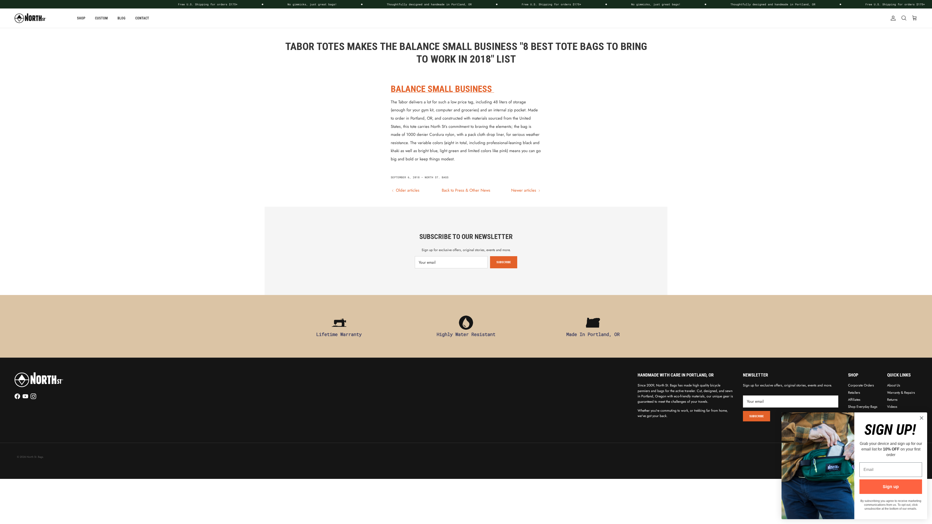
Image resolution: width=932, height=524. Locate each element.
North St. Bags (35, 457)
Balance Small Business (442, 88)
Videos (892, 406)
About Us (893, 385)
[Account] (892, 18)
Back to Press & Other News (466, 190)
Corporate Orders (861, 385)
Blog (121, 18)
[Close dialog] (921, 418)
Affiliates (854, 399)
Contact (142, 18)
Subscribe (503, 262)
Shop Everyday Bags (862, 406)
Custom (101, 18)
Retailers (854, 392)
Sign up (891, 486)
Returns (892, 399)
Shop (81, 18)
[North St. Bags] (30, 18)
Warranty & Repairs (901, 392)
